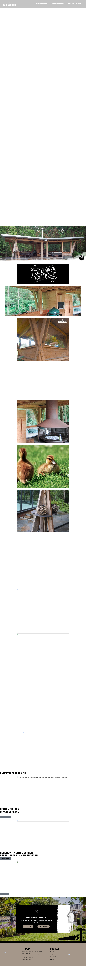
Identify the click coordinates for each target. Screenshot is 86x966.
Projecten (53, 954)
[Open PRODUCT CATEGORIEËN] (48, 4)
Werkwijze (53, 956)
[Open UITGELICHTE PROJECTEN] (64, 4)
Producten (53, 951)
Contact (52, 959)
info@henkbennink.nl (28, 959)
